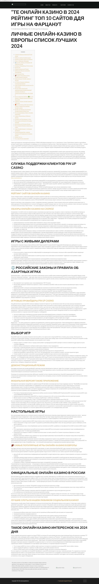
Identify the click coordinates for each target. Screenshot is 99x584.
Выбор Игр (17, 67)
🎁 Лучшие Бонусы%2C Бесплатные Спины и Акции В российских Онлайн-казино (24, 106)
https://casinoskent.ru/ (16, 178)
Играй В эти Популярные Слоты (23, 119)
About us (47, 5)
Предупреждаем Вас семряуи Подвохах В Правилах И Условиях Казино (23, 133)
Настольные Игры (19, 74)
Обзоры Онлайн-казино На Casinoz (23, 59)
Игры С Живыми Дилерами (22, 61)
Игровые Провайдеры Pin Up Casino (24, 66)
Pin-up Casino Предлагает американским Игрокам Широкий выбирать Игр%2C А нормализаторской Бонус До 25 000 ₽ (24, 92)
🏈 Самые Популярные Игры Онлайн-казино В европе (22, 76)
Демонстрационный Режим (22, 69)
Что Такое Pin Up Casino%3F (22, 139)
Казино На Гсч (18, 137)
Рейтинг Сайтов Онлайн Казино (23, 58)
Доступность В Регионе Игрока (22, 124)
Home (42, 5)
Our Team (63, 5)
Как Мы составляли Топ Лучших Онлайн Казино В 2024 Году (23, 110)
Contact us (71, 5)
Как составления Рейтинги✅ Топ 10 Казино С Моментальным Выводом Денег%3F (24, 98)
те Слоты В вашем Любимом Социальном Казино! (22, 83)
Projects (54, 5)
